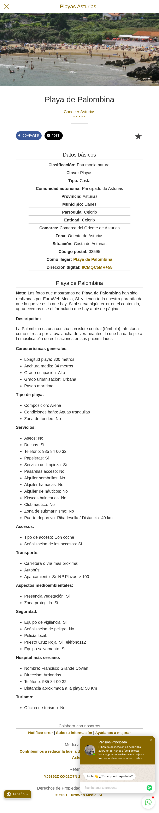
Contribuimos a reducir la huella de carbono (59, 751)
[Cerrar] (6, 6)
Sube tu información (74, 733)
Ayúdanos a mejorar (113, 733)
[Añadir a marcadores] (138, 136)
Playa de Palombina (92, 259)
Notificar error (40, 733)
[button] (151, 740)
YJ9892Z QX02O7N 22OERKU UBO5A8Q (79, 776)
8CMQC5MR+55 (97, 267)
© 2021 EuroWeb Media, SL (79, 795)
